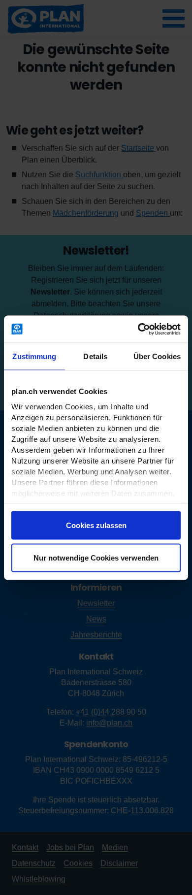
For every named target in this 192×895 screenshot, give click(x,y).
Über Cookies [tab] (157, 356)
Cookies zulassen (96, 525)
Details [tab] (95, 356)
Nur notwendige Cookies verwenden (96, 557)
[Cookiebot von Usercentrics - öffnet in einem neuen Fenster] (138, 329)
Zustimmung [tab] (34, 356)
